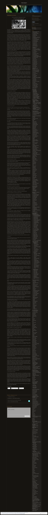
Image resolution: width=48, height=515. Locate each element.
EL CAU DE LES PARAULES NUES (35, 91)
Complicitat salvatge (35, 123)
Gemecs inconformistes (35, 142)
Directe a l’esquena (34, 342)
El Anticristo (34, 365)
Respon (19, 398)
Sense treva (33, 470)
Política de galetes (22, 513)
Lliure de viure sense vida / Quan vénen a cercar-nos (36, 506)
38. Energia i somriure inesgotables (36, 77)
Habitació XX (35, 104)
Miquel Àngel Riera (35, 446)
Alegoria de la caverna (35, 363)
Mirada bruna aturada (35, 297)
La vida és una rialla (36, 224)
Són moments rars (34, 477)
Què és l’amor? (34, 385)
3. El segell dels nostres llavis (36, 113)
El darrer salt (33, 349)
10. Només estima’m (35, 230)
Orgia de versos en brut (35, 455)
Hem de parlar (33, 377)
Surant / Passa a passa (35, 509)
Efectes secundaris (34, 344)
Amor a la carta (34, 322)
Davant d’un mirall (35, 125)
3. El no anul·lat (35, 233)
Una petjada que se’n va (35, 493)
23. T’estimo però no (35, 61)
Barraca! (33, 328)
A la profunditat (34, 313)
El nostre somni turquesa (36, 286)
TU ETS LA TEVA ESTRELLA (36, 96)
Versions (33, 495)
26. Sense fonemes (35, 64)
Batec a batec (33, 329)
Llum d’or (34, 296)
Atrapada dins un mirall (35, 118)
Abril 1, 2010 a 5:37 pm (15, 398)
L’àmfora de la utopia (34, 390)
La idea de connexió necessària (36, 366)
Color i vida (35, 256)
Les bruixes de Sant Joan (35, 476)
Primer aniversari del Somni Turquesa (36, 453)
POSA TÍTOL (35, 252)
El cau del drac (34, 348)
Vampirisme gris (34, 181)
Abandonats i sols (34, 316)
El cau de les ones (34, 347)
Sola (32, 474)
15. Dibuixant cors (35, 199)
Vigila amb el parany (34, 497)
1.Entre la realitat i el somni (36, 111)
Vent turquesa (33, 494)
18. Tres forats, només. (35, 57)
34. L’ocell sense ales (35, 73)
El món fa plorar (34, 352)
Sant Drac (33, 468)
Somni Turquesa (9, 398)
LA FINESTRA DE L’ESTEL (36, 214)
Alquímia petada (34, 320)
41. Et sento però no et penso (36, 81)
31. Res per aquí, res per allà (36, 70)
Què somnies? (34, 460)
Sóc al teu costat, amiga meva (35, 473)
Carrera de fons (35, 285)
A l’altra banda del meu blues (36, 371)
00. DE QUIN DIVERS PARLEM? (36, 215)
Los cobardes (34, 445)
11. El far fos (34, 231)
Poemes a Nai (34, 447)
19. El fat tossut (34, 58)
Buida (33, 120)
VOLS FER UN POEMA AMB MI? (35, 499)
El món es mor (33, 351)
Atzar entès (33, 325)
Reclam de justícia (34, 462)
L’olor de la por (34, 393)
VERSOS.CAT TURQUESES (36, 109)
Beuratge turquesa (34, 330)
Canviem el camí (34, 337)
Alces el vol (33, 318)
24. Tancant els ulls (35, 62)
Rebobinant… (33, 461)
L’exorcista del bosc (34, 392)
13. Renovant (34, 36)
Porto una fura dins (36, 225)
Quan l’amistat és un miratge (35, 459)
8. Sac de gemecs (35, 238)
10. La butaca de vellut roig (36, 194)
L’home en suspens (35, 148)
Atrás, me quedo (34, 324)
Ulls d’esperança (34, 177)
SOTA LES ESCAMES (35, 95)
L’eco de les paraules (34, 391)
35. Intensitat (34, 74)
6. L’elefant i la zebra (35, 236)
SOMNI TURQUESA (24, 2)
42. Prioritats (34, 82)
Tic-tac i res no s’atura (34, 480)
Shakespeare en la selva (35, 367)
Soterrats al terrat (34, 173)
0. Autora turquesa (34, 89)
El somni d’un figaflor (34, 354)
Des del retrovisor (34, 341)
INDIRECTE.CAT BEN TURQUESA (37, 102)
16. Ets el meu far (35, 200)
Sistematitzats (33, 472)
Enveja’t (34, 287)
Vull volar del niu (36, 250)
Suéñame (33, 478)
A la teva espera (34, 482)
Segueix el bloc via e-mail (35, 17)
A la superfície (33, 314)
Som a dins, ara (34, 170)
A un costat (34, 117)
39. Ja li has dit (34, 78)
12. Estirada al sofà (35, 196)
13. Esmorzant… (34, 52)
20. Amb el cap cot (35, 60)
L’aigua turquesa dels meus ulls (35, 389)
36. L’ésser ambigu (35, 75)
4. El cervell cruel (34, 114)
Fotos (33, 428)
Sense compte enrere (35, 487)
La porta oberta (34, 151)
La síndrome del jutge (35, 152)
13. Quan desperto (35, 197)
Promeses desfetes (34, 457)
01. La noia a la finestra (35, 228)
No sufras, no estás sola (35, 430)
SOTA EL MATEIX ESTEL (35, 241)
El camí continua (34, 346)
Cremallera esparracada (35, 124)
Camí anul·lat (35, 254)
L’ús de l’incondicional (34, 394)
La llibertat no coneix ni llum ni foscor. (37, 150)
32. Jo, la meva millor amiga (36, 71)
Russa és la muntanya (34, 467)
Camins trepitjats (34, 333)
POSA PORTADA (35, 251)
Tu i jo (34, 278)
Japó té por (35, 259)
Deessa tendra (34, 127)
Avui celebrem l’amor (34, 327)
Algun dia (33, 319)
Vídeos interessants (34, 496)
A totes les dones (34, 315)
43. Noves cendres (35, 83)
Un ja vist (34, 178)
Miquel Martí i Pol (34, 448)
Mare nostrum (34, 373)
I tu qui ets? (33, 380)
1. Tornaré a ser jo (35, 193)
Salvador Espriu (34, 451)
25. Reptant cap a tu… (35, 63)
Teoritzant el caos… (35, 175)
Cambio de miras (34, 121)
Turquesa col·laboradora (35, 100)
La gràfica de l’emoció (35, 149)
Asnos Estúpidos (34, 364)
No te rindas (34, 443)
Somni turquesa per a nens (35, 475)
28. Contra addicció (35, 66)
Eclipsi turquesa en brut (35, 454)
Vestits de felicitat (34, 182)
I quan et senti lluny (35, 143)
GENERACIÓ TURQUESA (35, 370)
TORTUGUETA (34, 481)
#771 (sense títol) (35, 449)
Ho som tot (33, 378)
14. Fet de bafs (34, 198)
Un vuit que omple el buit (35, 180)
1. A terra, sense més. (35, 32)
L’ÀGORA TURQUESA (34, 382)
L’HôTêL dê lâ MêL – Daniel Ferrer (37, 103)
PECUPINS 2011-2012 (35, 269)
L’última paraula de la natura (36, 290)
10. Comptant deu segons (35, 33)
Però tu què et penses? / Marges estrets (35, 508)
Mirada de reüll (34, 374)
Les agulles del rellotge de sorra (36, 154)
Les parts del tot (34, 155)
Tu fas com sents (35, 227)
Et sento (34, 141)
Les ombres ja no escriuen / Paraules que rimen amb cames (36, 505)
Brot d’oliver (34, 119)
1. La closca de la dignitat (36, 229)
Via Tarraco (34, 376)
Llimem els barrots (35, 295)
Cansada (33, 334)
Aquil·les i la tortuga (35, 483)
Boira (33, 331)
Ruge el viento (34, 466)
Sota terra (34, 172)
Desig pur (35, 257)
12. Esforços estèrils (35, 35)
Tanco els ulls (34, 174)
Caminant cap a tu (35, 122)
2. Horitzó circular (35, 232)
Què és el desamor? (35, 383)
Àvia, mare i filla (34, 326)
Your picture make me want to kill (36, 368)
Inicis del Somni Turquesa (35, 381)
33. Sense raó (34, 72)
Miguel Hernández (35, 444)
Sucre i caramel (35, 248)
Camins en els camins (34, 332)
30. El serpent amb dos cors (36, 69)
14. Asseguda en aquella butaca (36, 37)
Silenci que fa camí (35, 169)
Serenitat (33, 471)
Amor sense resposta (35, 284)
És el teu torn (34, 288)
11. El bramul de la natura (35, 195)
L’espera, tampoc (34, 146)
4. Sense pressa (34, 79)
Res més (33, 464)
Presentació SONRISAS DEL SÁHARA (35, 424)
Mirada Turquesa (35, 92)
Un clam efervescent (36, 249)
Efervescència (33, 345)
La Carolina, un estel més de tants (37, 240)
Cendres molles (34, 339)
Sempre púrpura (35, 226)
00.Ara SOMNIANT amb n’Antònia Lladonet (35, 213)
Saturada (33, 469)
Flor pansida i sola (34, 369)
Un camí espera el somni (35, 491)
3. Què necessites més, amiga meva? (35, 68)
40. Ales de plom (34, 80)
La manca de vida (35, 292)
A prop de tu (34, 116)
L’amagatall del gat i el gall (35, 145)
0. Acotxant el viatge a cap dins (35, 31)
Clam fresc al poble (34, 340)
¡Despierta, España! (34, 510)
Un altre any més (34, 490)
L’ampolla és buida (36, 260)
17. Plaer (34, 201)
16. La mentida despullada (36, 55)
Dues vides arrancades (36, 258)
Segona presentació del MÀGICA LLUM (35, 427)
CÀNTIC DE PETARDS (34, 336)
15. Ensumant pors (35, 54)
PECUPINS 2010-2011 (35, 242)
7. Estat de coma (35, 237)
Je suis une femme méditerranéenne (37, 372)
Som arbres (34, 171)
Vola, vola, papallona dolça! (35, 498)
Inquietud (34, 144)
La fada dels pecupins (35, 291)
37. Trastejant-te (34, 76)
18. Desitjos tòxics (35, 202)
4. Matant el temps (35, 234)
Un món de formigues (35, 179)
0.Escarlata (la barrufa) (34, 186)
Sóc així (35, 247)
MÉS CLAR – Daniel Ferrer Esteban (35, 105)
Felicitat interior (35, 245)
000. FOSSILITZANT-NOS (35, 310)
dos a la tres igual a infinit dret (35, 343)
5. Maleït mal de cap (35, 235)
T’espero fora (33, 479)
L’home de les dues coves (35, 147)
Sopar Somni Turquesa (35, 429)
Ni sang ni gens (35, 298)
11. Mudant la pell (35, 34)
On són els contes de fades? (37, 246)
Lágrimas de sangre (35, 153)
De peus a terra (34, 126)
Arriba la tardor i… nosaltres (37, 253)
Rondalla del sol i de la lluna (36, 375)
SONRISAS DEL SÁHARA (36, 94)
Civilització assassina (35, 485)
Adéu (33, 317)
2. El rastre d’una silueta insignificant (37, 112)
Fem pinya (34, 289)
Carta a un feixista (34, 338)
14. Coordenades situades (35, 53)
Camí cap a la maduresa (36, 255)
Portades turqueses (35, 99)
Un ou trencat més (34, 492)
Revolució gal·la (34, 465)
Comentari (27, 416)
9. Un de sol (34, 239)
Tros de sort (33, 489)
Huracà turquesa (34, 379)
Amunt (33, 323)
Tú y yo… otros (34, 176)
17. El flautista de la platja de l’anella (37, 56)
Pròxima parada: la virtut (35, 458)
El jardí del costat (34, 350)
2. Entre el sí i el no (35, 59)
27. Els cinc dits (34, 65)
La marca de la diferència (36, 293)
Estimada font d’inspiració (35, 140)
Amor (33, 321)
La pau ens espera (35, 294)
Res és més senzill (34, 463)
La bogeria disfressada (34, 395)
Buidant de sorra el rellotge (36, 484)
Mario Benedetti (34, 442)
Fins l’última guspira (35, 486)
